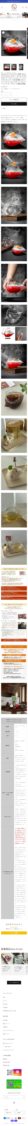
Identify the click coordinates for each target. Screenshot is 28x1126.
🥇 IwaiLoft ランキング (8, 1050)
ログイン (5, 1000)
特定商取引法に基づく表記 (9, 1010)
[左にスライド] (1, 67)
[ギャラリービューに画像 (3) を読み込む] (21, 67)
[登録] (23, 1097)
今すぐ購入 (14, 104)
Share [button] (4, 108)
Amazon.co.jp (6, 1062)
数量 (2, 91)
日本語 (18, 1112)
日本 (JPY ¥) (8, 1112)
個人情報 (5, 1020)
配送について (6, 1023)
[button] (2, 7)
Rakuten (5, 1059)
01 (14, 15)
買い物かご (5, 1004)
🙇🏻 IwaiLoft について (8, 1043)
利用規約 (5, 1027)
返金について (6, 1033)
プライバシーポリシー (8, 1030)
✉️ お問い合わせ (7, 1046)
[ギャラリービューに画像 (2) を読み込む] (14, 67)
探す (4, 997)
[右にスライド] (26, 67)
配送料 (6, 88)
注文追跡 (5, 1007)
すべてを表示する (14, 982)
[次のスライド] (17, 20)
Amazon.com (6, 1065)
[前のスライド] (10, 20)
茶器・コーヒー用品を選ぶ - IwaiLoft (11, 1123)
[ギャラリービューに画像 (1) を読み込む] (7, 67)
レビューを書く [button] (14, 933)
